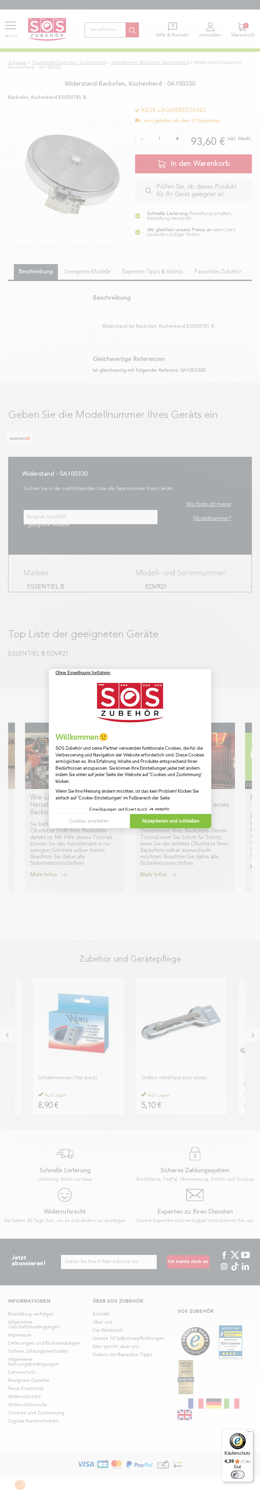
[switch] (237, 1475)
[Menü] (249, 1433)
